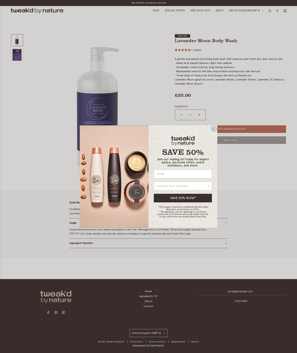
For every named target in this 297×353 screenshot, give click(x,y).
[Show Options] (208, 186)
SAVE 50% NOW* (183, 198)
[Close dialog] (213, 128)
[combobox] (182, 186)
